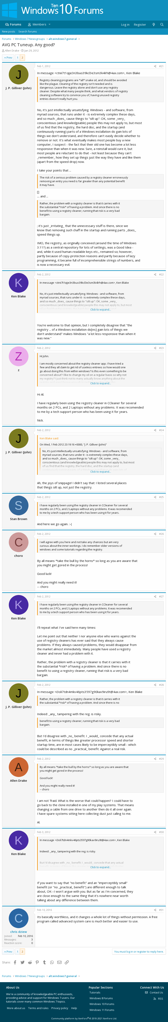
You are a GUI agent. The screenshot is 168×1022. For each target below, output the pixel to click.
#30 (161, 832)
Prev (9, 57)
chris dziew (18, 932)
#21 (161, 66)
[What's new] (154, 24)
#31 (161, 910)
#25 (161, 497)
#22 (161, 274)
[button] (49, 24)
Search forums (27, 31)
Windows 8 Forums (101, 998)
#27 (161, 596)
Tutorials (95, 992)
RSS (160, 998)
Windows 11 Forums (102, 1010)
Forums (15, 24)
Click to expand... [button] (100, 309)
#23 (161, 348)
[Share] (155, 66)
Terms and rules (38, 1008)
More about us (16, 1008)
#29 (161, 759)
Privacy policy (59, 1008)
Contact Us (156, 992)
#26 (161, 534)
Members (39, 24)
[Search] (162, 24)
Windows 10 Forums (102, 1004)
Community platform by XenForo (84, 1018)
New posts (8, 31)
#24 (161, 430)
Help (74, 1008)
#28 (161, 685)
